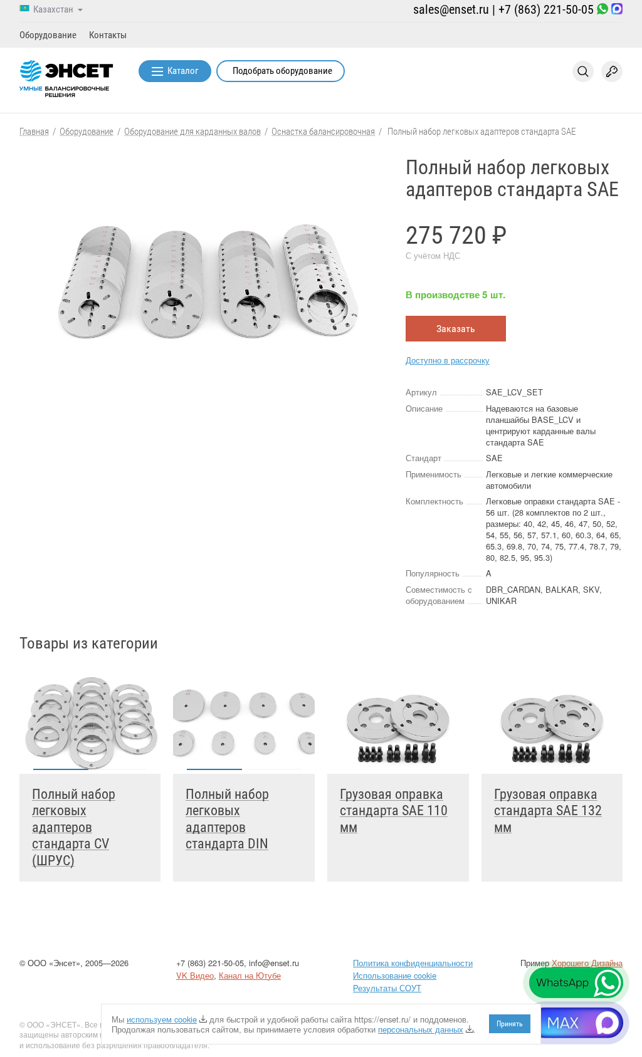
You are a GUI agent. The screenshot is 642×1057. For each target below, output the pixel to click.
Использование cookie (394, 975)
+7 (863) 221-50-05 (546, 9)
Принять (510, 1023)
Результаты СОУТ (387, 988)
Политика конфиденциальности (413, 963)
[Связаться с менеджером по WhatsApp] (602, 9)
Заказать (455, 329)
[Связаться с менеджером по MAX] (617, 9)
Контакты (108, 35)
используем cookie (162, 1019)
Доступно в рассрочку (448, 360)
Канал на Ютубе (250, 975)
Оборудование (47, 35)
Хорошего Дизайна (587, 963)
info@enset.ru (274, 963)
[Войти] (612, 71)
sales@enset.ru (451, 9)
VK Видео (195, 975)
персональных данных (420, 1029)
